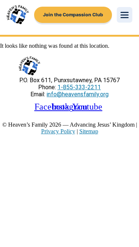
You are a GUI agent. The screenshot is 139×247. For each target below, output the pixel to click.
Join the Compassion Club (73, 14)
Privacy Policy (58, 131)
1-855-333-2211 (79, 87)
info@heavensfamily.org (78, 94)
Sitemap (88, 131)
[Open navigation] (124, 15)
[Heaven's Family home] (18, 15)
